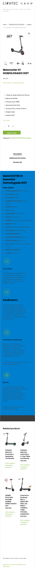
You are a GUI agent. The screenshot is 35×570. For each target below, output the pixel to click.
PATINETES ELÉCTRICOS (16, 24)
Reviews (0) (17, 162)
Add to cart (11, 133)
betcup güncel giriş (8, 9)
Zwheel (29, 24)
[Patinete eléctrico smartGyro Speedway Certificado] (10, 439)
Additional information (17, 158)
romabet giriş (22, 9)
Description (17, 154)
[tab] (17, 154)
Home (4, 24)
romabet (16, 9)
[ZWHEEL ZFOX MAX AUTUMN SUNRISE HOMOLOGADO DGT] (10, 484)
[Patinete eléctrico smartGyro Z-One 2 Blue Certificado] (25, 439)
